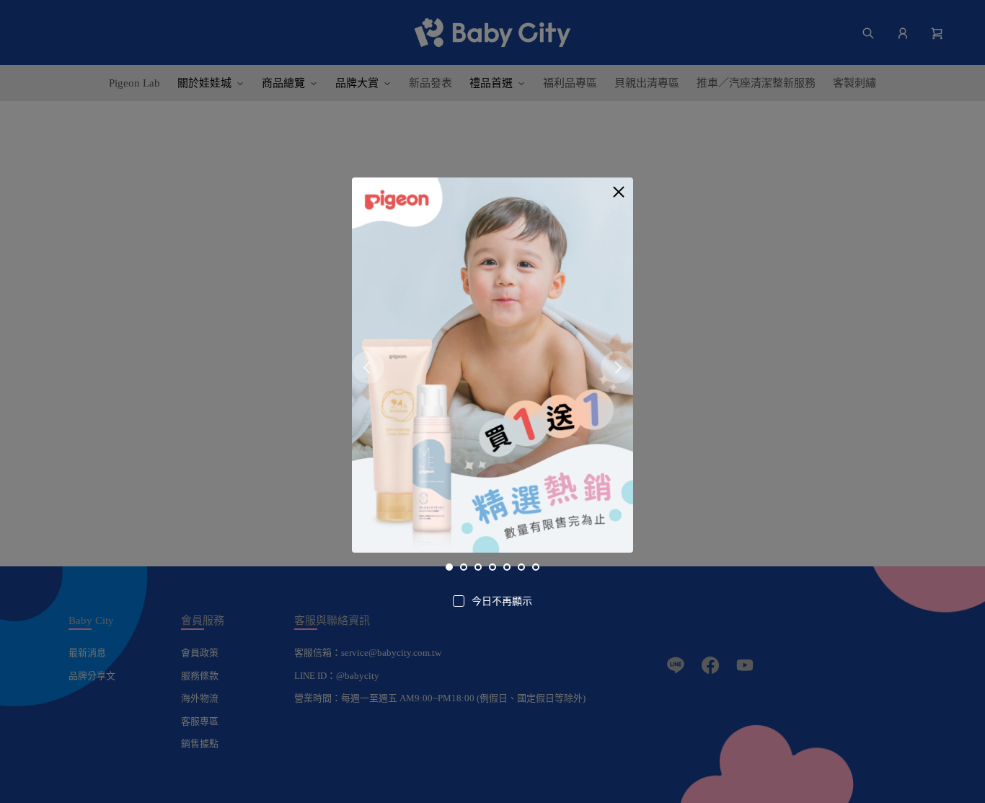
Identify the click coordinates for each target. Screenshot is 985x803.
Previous (368, 367)
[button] (618, 191)
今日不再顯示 (502, 601)
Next (617, 367)
